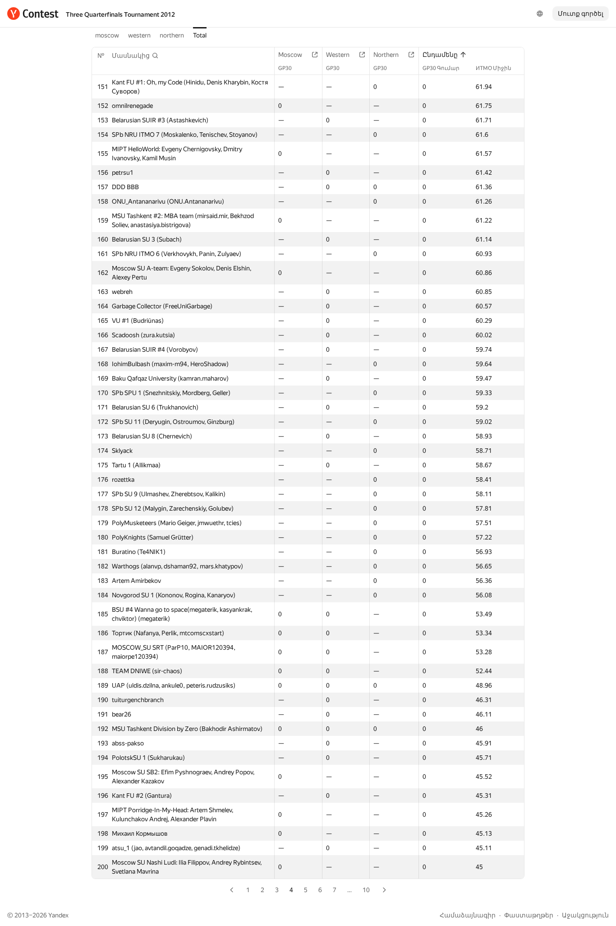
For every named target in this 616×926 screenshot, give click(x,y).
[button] (135, 55)
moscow (107, 35)
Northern (386, 54)
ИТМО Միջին (493, 68)
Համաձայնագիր (468, 915)
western (139, 35)
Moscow (290, 54)
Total (200, 35)
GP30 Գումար (441, 68)
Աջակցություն (585, 915)
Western (337, 54)
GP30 (285, 68)
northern (172, 35)
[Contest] (33, 13)
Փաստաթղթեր (528, 915)
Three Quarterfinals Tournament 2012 (120, 14)
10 (366, 889)
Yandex (58, 915)
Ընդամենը (440, 54)
